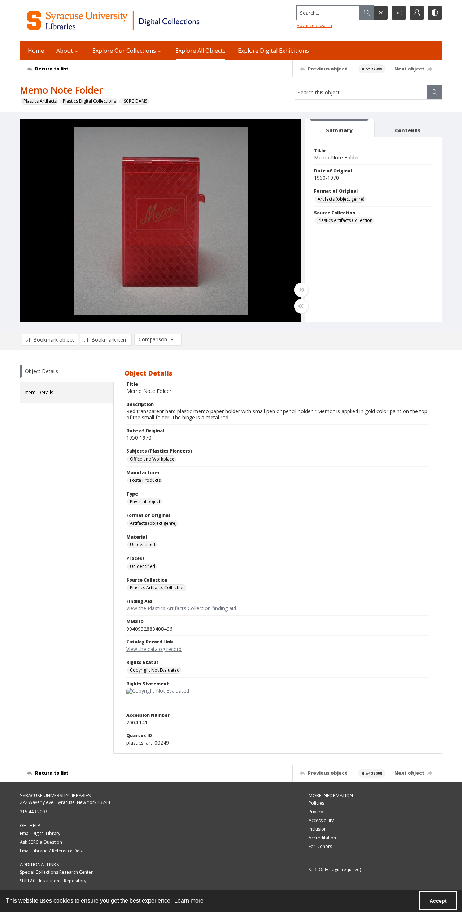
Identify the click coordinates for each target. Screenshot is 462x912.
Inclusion (318, 829)
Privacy (316, 812)
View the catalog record (154, 649)
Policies (316, 803)
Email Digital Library (40, 833)
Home (36, 51)
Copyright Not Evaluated (155, 670)
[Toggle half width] (301, 306)
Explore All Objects (200, 51)
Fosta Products (145, 480)
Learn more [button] (189, 901)
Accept (438, 901)
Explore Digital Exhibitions (273, 51)
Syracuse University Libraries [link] (55, 795)
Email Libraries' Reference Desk (52, 851)
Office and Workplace (152, 459)
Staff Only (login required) (335, 869)
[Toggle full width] (301, 290)
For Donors (320, 846)
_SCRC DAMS (134, 101)
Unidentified (142, 544)
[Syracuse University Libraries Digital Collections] (134, 20)
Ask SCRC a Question (41, 842)
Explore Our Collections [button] (124, 51)
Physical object (145, 501)
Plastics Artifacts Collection (345, 220)
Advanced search (314, 25)
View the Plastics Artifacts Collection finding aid (181, 608)
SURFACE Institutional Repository (53, 881)
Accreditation (322, 838)
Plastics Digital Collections (89, 101)
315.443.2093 (33, 812)
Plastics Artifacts (40, 101)
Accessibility (321, 820)
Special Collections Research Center (56, 872)
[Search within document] (434, 92)
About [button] (64, 51)
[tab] (339, 128)
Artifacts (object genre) (341, 199)
